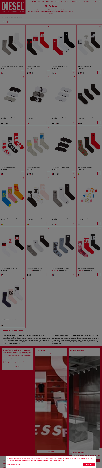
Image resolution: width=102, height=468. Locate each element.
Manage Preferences (37, 460)
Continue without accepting (14, 464)
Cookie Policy (61, 460)
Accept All (88, 464)
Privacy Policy (52, 460)
